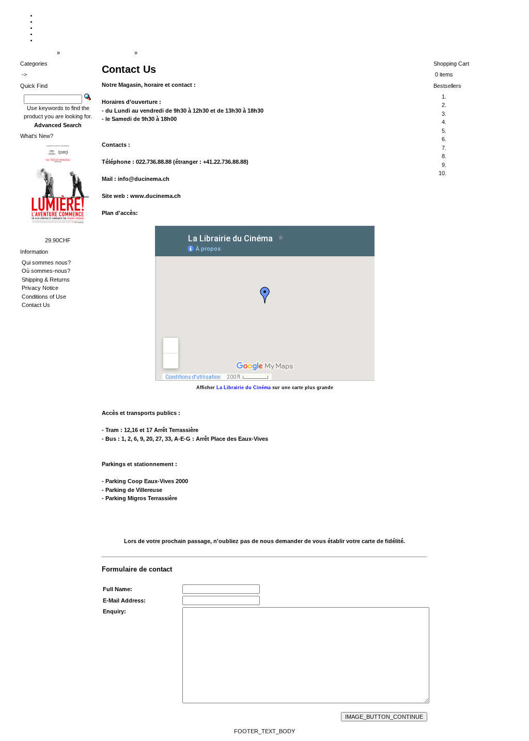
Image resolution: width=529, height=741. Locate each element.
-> (24, 74)
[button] (384, 716)
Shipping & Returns (46, 279)
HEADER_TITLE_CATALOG (97, 53)
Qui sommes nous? (46, 262)
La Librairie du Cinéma (243, 387)
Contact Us (153, 53)
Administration (37, 53)
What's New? (36, 136)
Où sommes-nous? (46, 271)
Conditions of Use (44, 297)
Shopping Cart (451, 63)
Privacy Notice (40, 288)
